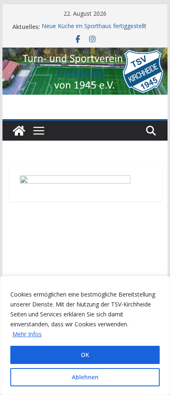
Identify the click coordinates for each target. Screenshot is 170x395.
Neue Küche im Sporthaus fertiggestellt (94, 26)
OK (85, 355)
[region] (85, 335)
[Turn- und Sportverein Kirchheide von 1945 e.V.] (85, 53)
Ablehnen (85, 377)
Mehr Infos (27, 334)
